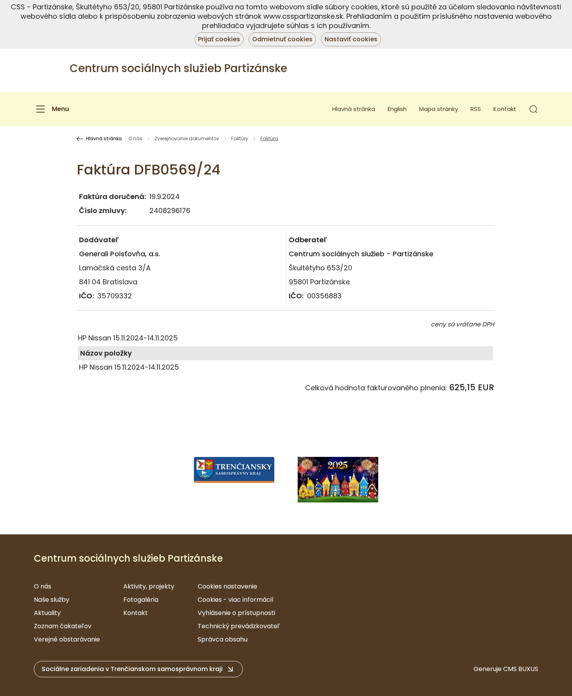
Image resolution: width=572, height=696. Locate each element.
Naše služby (51, 599)
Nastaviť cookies (351, 39)
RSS (475, 109)
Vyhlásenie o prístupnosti (236, 612)
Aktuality (47, 612)
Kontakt (504, 109)
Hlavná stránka (353, 109)
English (397, 109)
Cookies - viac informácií (236, 599)
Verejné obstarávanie (67, 639)
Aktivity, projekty (148, 586)
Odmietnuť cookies (282, 39)
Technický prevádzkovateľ (239, 626)
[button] (533, 109)
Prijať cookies (219, 39)
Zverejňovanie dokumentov (186, 139)
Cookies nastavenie (227, 586)
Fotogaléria (140, 599)
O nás (135, 139)
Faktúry (239, 139)
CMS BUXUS (520, 668)
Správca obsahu (222, 639)
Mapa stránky (438, 109)
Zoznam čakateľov (62, 626)
